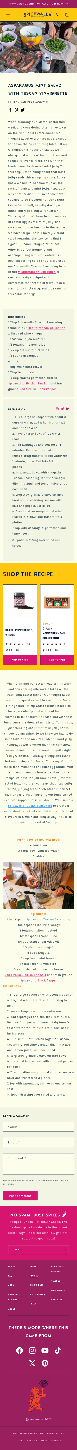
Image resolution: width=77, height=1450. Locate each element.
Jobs (11, 1285)
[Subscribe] (64, 1250)
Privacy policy (28, 1440)
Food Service (37, 1294)
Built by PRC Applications (28, 1433)
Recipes (34, 1275)
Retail (33, 1303)
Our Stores (58, 1290)
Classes (55, 1280)
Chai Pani (56, 1299)
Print (60, 408)
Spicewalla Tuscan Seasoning (30, 805)
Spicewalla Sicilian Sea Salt (29, 383)
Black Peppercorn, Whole (19, 632)
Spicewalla (37, 1419)
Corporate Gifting (57, 1269)
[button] (8, 14)
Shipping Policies (13, 1297)
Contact (12, 1266)
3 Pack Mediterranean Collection (54, 633)
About (11, 1308)
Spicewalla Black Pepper (38, 389)
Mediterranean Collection (37, 271)
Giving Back (37, 1285)
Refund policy (55, 1433)
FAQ (10, 1275)
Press (33, 1266)
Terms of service (51, 1440)
